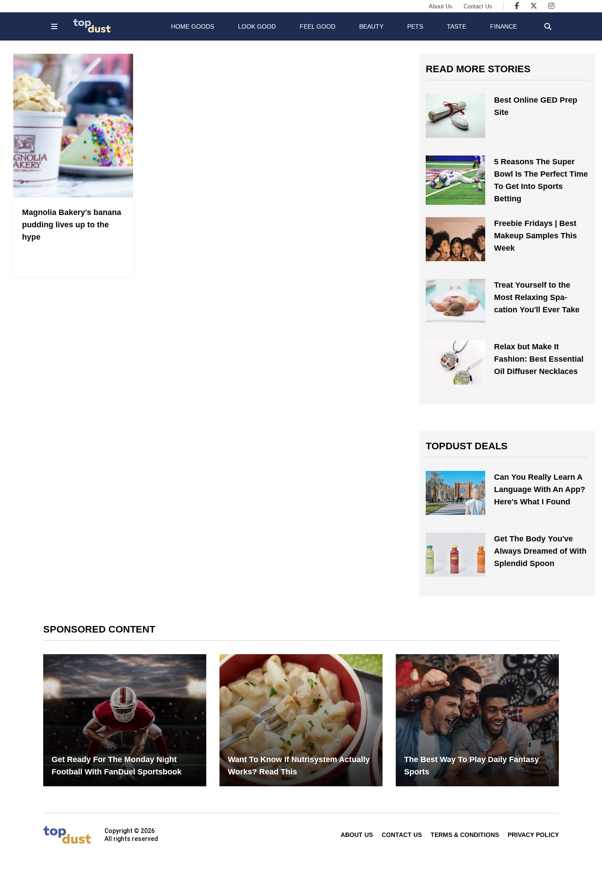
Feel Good (317, 26)
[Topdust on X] (533, 6)
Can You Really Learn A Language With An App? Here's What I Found (539, 489)
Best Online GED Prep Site (535, 106)
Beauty (371, 26)
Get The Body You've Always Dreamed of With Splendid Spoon (540, 551)
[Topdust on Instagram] (551, 6)
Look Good (257, 26)
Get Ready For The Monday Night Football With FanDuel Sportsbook (117, 765)
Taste (456, 26)
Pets (415, 26)
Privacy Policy (533, 834)
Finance (503, 26)
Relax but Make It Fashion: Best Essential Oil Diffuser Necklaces (538, 359)
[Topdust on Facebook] (517, 6)
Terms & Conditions (465, 834)
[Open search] (548, 26)
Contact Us (478, 6)
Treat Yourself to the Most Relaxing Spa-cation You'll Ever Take (537, 297)
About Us (441, 6)
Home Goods (192, 26)
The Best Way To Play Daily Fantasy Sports (471, 765)
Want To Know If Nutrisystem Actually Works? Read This (299, 765)
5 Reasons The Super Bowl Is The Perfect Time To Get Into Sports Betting (541, 180)
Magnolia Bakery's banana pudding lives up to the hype (71, 224)
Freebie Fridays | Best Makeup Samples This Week (535, 235)
